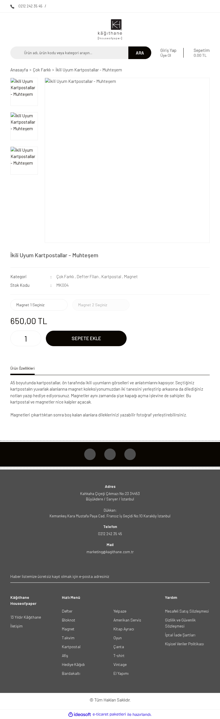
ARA (140, 52)
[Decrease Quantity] (15, 338)
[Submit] (205, 576)
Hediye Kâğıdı (73, 664)
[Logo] (110, 29)
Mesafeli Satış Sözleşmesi (187, 611)
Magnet (131, 276)
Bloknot (68, 619)
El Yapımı (121, 673)
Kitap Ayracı (123, 628)
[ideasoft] (79, 714)
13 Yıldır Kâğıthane (25, 617)
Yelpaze (119, 611)
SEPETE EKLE (86, 338)
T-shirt (119, 655)
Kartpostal (111, 276)
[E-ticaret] (109, 714)
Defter (67, 611)
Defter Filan (88, 276)
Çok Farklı (65, 276)
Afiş (65, 655)
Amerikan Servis (127, 619)
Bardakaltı (71, 673)
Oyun (117, 637)
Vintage (120, 664)
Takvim (68, 637)
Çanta (118, 646)
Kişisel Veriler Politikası (184, 643)
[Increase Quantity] (36, 338)
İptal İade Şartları (180, 634)
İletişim (16, 625)
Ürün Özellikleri (22, 368)
